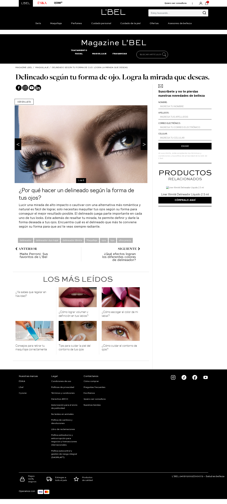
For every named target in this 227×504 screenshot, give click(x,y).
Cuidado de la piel (130, 23)
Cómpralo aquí (185, 200)
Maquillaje (56, 23)
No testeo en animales (62, 414)
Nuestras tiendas (92, 405)
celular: (162, 133)
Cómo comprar (91, 381)
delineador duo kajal (47, 240)
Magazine (113, 43)
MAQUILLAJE (99, 53)
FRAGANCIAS (120, 53)
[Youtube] (32, 88)
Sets (38, 23)
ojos (104, 240)
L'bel (21, 387)
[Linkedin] (38, 88)
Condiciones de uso (61, 381)
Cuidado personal (101, 23)
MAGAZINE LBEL (23, 67)
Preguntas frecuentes (94, 387)
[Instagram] (25, 88)
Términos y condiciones (63, 393)
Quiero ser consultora (175, 3)
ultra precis (125, 240)
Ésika (22, 381)
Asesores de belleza (180, 23)
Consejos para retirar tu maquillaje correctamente (31, 347)
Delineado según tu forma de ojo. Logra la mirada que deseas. (90, 67)
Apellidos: (163, 112)
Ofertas (154, 23)
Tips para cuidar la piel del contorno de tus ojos (75, 347)
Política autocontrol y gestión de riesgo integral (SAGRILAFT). (64, 454)
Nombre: (162, 102)
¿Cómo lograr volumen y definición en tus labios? (74, 313)
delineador (26, 240)
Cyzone (23, 393)
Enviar (185, 146)
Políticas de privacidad (62, 387)
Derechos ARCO (59, 399)
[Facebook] (19, 88)
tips (112, 240)
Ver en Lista (24, 101)
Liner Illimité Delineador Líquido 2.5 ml (185, 194)
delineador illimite (72, 240)
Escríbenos (89, 393)
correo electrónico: (169, 123)
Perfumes (76, 23)
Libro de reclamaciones (63, 429)
